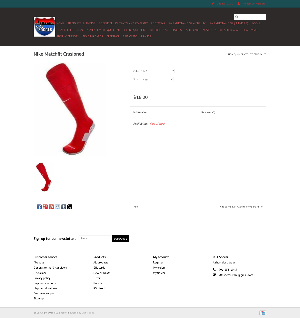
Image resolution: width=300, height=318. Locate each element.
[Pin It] (51, 206)
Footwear (158, 23)
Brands (146, 36)
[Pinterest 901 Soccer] (241, 238)
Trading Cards (92, 36)
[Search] (237, 17)
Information (140, 112)
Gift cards (130, 36)
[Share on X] (69, 206)
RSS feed (99, 288)
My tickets (159, 273)
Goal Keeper (65, 30)
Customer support (45, 293)
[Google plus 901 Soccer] (233, 238)
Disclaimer (40, 273)
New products (101, 273)
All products (100, 262)
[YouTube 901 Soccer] (248, 238)
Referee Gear (159, 30)
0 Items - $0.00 (224, 3)
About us (39, 262)
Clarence (113, 36)
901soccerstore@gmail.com (236, 275)
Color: (137, 71)
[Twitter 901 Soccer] (226, 238)
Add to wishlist (228, 206)
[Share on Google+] (45, 206)
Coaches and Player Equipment (99, 30)
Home (60, 23)
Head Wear (250, 30)
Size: (136, 79)
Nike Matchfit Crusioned (251, 54)
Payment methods (45, 283)
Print (260, 206)
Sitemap (39, 298)
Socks (256, 23)
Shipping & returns (45, 288)
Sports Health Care (185, 30)
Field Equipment (135, 30)
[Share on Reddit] (57, 206)
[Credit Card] (262, 312)
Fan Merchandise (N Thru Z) (229, 23)
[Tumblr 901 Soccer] (255, 238)
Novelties (210, 30)
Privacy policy (42, 278)
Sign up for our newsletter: (55, 238)
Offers (97, 278)
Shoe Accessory (68, 36)
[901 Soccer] (44, 27)
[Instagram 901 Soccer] (263, 238)
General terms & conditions (51, 267)
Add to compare (247, 206)
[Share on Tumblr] (63, 206)
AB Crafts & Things (81, 23)
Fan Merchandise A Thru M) (187, 23)
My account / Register (254, 3)
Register (158, 262)
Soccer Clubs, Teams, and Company (123, 23)
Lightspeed (88, 312)
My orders (159, 267)
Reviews (208, 112)
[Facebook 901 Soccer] (219, 238)
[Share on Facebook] (39, 206)
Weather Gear (229, 30)
